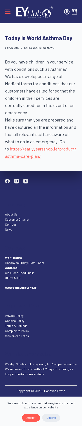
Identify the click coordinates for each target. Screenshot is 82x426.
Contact (11, 224)
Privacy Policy (14, 315)
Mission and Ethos (17, 336)
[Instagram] (16, 181)
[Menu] (7, 12)
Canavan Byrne (54, 391)
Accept (31, 417)
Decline (51, 417)
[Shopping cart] (74, 12)
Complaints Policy (17, 331)
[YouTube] (25, 181)
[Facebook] (7, 181)
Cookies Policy (14, 321)
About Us (11, 214)
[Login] (67, 12)
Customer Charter (17, 219)
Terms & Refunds (16, 326)
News (8, 229)
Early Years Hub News (39, 47)
